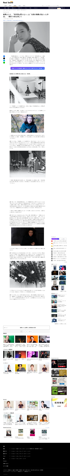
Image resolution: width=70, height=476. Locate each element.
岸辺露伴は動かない (10, 20)
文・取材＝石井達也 (6, 18)
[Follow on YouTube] (63, 6)
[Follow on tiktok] (65, 6)
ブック (64, 8)
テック (64, 7)
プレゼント (36, 7)
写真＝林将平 (11, 18)
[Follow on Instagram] (62, 6)
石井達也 (14, 20)
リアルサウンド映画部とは (7, 470)
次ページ (30, 331)
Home (5, 5)
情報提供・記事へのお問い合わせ (24, 470)
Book (24, 5)
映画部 (59, 8)
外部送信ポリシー (21, 471)
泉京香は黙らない (21, 20)
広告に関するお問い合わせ (35, 470)
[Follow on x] (61, 6)
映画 (8, 7)
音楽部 (59, 7)
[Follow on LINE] (66, 6)
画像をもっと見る (63, 291)
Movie (15, 5)
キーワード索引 (5, 465)
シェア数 (62, 238)
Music (10, 5)
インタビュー (13, 448)
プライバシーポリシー (6, 471)
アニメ (26, 7)
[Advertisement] (42, 2)
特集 (5, 7)
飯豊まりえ (5, 20)
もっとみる (47, 427)
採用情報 (41, 470)
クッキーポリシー (14, 471)
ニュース (27, 448)
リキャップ (21, 451)
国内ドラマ (14, 7)
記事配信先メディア (27, 471)
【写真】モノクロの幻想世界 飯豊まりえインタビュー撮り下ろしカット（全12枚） (27, 68)
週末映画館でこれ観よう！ (39, 448)
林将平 (17, 20)
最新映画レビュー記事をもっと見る (60, 323)
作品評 (17, 448)
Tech (20, 5)
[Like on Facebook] (60, 6)
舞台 (30, 7)
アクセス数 (55, 238)
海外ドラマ (20, 7)
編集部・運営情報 (15, 470)
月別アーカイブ (5, 463)
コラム (20, 448)
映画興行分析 (32, 448)
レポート (23, 448)
